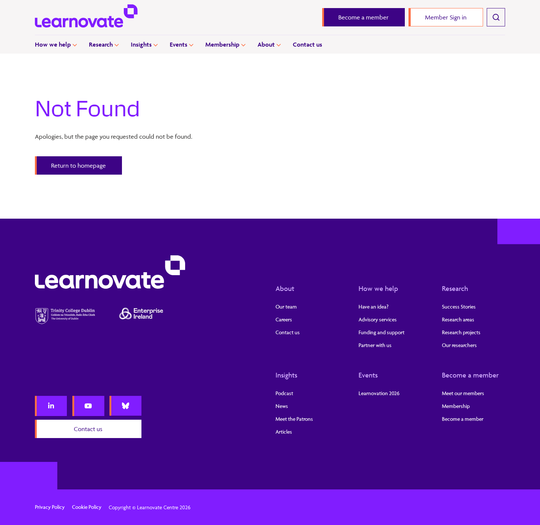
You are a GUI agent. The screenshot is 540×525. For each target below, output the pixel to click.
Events (178, 44)
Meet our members (463, 393)
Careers (284, 319)
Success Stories (459, 306)
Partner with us (375, 345)
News (282, 406)
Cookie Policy (86, 507)
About (266, 44)
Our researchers (459, 345)
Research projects (461, 332)
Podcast (284, 393)
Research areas (458, 319)
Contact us (307, 44)
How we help (53, 44)
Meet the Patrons (294, 419)
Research (101, 44)
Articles (284, 432)
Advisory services (378, 319)
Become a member (470, 375)
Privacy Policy (50, 507)
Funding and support (381, 332)
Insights (141, 44)
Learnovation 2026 (379, 393)
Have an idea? (374, 306)
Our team (286, 306)
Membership (222, 44)
